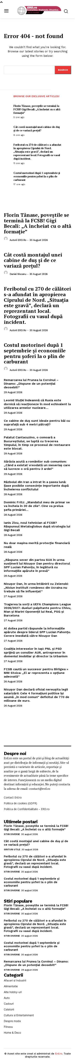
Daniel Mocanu (18, 274)
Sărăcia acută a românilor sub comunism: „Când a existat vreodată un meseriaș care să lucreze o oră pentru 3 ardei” (37, 465)
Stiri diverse (12, 834)
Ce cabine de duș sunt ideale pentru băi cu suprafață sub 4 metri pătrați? (37, 422)
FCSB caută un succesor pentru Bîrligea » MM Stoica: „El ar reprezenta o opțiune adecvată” (36, 672)
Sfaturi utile (12, 849)
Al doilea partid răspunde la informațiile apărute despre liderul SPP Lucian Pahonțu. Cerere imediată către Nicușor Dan (37, 632)
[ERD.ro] (38, 10)
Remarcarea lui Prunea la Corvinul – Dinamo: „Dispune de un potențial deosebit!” (31, 383)
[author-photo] (6, 239)
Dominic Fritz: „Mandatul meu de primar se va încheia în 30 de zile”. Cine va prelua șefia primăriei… (37, 505)
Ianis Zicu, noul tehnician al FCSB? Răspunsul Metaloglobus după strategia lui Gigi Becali (37, 526)
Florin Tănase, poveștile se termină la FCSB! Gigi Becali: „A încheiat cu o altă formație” (36, 109)
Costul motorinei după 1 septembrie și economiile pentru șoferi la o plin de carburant (36, 176)
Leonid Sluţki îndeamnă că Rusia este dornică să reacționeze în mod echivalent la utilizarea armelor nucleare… (37, 403)
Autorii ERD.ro (18, 240)
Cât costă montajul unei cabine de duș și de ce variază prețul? (36, 128)
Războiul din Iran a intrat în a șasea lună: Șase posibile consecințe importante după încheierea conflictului (36, 485)
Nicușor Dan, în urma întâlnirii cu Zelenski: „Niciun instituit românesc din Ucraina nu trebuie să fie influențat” (36, 587)
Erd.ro (58, 1053)
